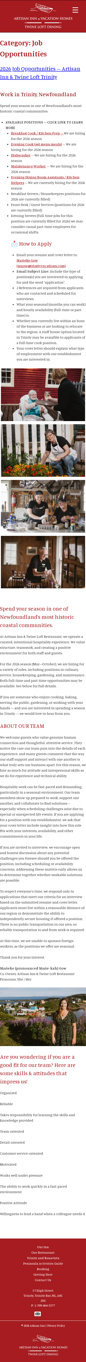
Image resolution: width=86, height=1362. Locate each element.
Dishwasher (21, 155)
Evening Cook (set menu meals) (36, 144)
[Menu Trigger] (75, 9)
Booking (43, 1269)
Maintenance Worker (28, 166)
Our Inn (43, 1247)
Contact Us (43, 1280)
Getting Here (43, 1274)
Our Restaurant (43, 1252)
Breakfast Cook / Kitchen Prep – (37, 133)
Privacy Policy (56, 1325)
